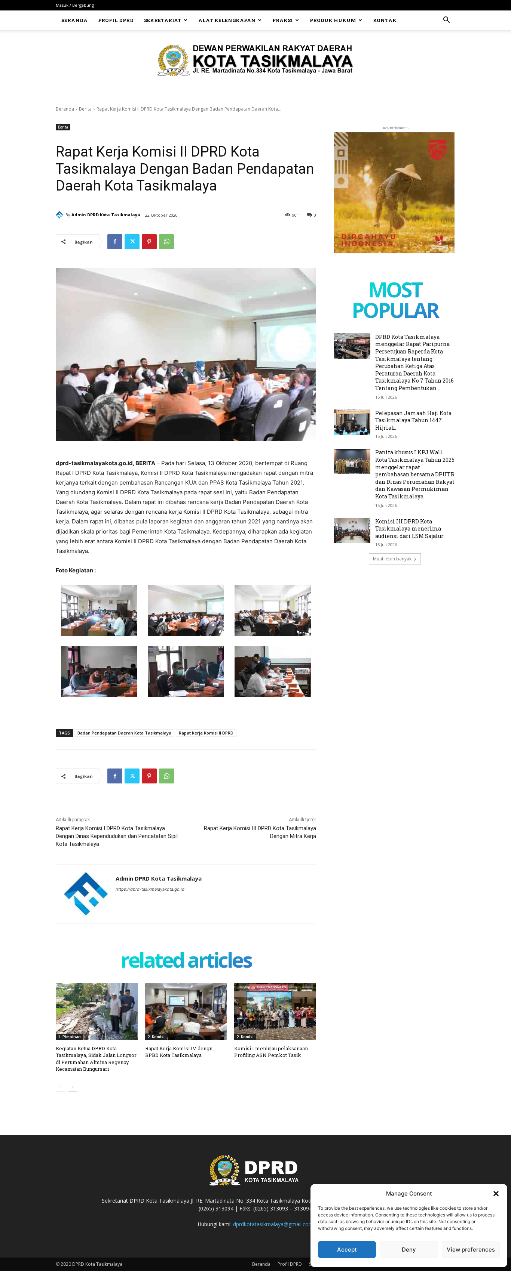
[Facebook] (114, 241)
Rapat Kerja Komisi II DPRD (206, 733)
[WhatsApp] (166, 241)
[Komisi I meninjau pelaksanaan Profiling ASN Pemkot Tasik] (275, 1011)
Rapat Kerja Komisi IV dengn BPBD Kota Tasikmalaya (178, 1051)
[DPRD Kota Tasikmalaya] (255, 60)
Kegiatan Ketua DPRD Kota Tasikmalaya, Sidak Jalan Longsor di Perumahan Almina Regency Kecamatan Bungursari (96, 1058)
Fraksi (282, 20)
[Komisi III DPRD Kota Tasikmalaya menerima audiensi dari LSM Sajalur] (352, 530)
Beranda (74, 20)
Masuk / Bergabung (75, 5)
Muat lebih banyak (392, 559)
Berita (85, 109)
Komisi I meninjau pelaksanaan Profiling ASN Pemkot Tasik (271, 1051)
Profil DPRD (116, 20)
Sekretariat (162, 20)
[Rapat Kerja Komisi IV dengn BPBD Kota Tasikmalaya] (186, 1011)
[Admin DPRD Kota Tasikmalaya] (60, 215)
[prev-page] (60, 1087)
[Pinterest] (149, 241)
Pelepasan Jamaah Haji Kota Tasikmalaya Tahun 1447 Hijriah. (413, 420)
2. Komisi (156, 1036)
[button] (496, 1193)
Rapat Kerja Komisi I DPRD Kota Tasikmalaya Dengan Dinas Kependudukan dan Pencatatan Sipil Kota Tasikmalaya (117, 836)
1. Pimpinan (69, 1036)
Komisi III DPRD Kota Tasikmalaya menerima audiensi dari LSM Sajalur (409, 528)
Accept (347, 1249)
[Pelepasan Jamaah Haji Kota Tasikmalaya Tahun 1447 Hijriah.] (352, 422)
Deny (409, 1249)
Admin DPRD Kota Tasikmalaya (105, 214)
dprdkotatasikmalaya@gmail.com (273, 1224)
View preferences (471, 1249)
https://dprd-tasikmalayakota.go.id (150, 889)
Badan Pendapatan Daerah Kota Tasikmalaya (124, 733)
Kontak (385, 20)
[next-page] (72, 1087)
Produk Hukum (333, 20)
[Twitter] (132, 241)
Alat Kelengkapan (227, 20)
